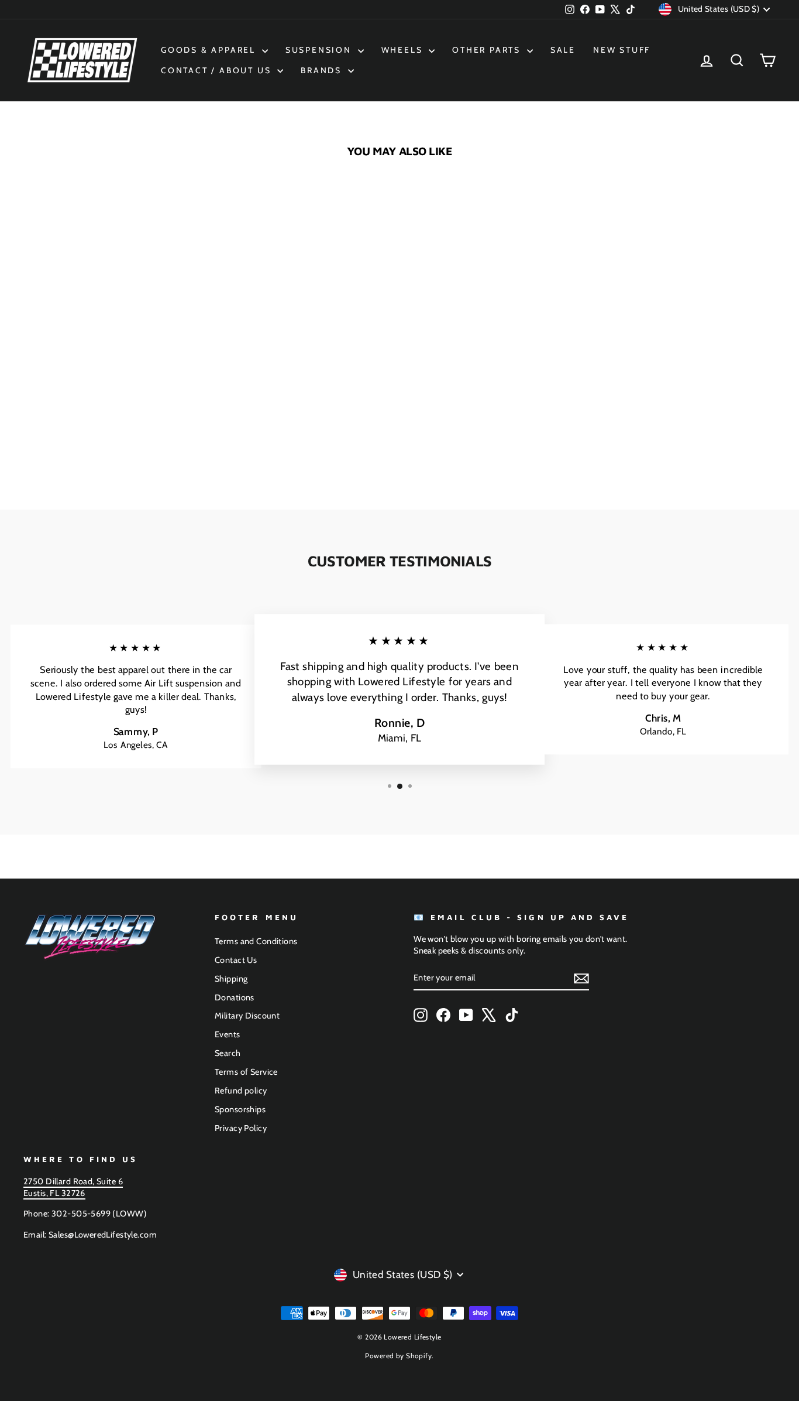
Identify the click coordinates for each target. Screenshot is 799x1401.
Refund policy (241, 1090)
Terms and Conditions (256, 941)
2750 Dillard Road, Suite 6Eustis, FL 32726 (73, 1187)
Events (227, 1034)
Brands (323, 70)
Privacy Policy (241, 1128)
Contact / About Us (217, 70)
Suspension (320, 50)
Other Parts (488, 50)
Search (228, 1053)
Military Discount (247, 1015)
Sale (563, 50)
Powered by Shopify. (399, 1355)
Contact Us (236, 960)
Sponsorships (240, 1109)
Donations (234, 997)
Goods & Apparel (210, 50)
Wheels (403, 50)
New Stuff (621, 50)
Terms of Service (246, 1072)
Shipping (231, 978)
